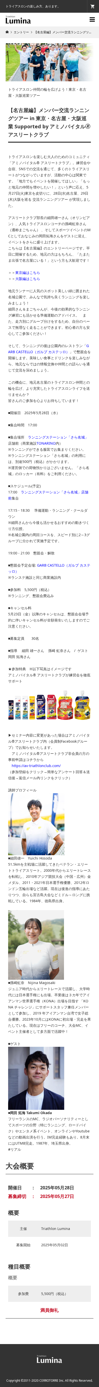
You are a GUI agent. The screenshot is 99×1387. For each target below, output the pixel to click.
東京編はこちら (27, 272)
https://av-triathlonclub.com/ (38, 765)
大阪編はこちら (27, 278)
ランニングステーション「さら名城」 (58, 437)
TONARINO (46, 443)
